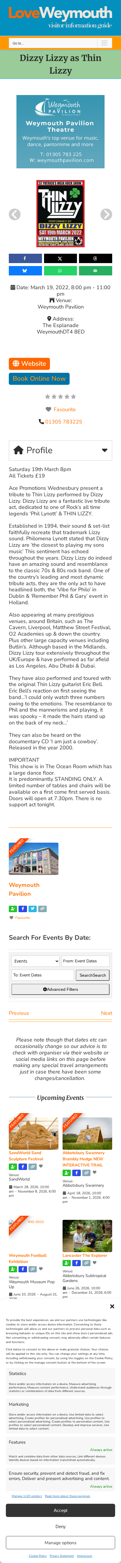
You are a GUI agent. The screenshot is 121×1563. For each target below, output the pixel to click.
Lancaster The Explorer (85, 1255)
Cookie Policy (38, 1556)
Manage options (60, 1543)
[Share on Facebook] (25, 258)
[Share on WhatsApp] (60, 270)
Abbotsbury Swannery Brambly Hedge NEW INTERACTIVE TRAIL (84, 1159)
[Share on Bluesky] (25, 270)
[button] (112, 1306)
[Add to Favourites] (41, 1166)
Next (106, 1013)
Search (93, 975)
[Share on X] (60, 258)
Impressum (84, 1556)
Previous (19, 1013)
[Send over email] (95, 270)
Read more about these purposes (67, 1496)
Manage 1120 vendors (27, 1496)
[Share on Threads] (95, 258)
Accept (60, 1510)
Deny (61, 1526)
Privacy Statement (62, 1556)
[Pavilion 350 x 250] (60, 97)
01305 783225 (63, 421)
